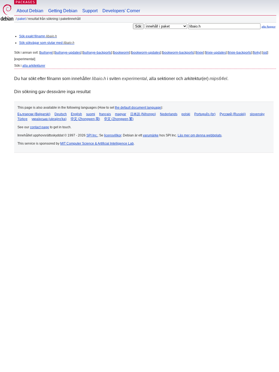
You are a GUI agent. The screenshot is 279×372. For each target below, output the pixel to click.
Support (90, 10)
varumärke (151, 135)
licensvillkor (112, 135)
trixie (199, 52)
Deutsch (60, 114)
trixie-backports (239, 52)
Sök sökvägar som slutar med (46, 43)
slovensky (257, 114)
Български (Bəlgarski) (33, 114)
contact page (39, 127)
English (76, 114)
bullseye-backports (97, 52)
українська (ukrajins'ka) (49, 119)
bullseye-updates (68, 52)
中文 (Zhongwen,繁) (119, 119)
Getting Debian (62, 10)
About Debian (30, 10)
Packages (25, 2)
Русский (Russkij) (233, 114)
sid (265, 52)
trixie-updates (216, 52)
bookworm (121, 52)
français (105, 114)
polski (185, 114)
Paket (21, 19)
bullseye (46, 52)
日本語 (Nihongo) (143, 114)
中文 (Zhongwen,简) (85, 119)
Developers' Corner (121, 10)
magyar (120, 114)
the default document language (138, 107)
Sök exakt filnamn (38, 36)
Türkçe (22, 119)
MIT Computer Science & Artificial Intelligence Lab (97, 143)
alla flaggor (268, 26)
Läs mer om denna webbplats (200, 135)
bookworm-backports (178, 52)
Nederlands (168, 114)
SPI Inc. (92, 135)
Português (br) (205, 114)
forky (256, 52)
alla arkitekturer (33, 66)
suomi (90, 114)
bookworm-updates (146, 52)
